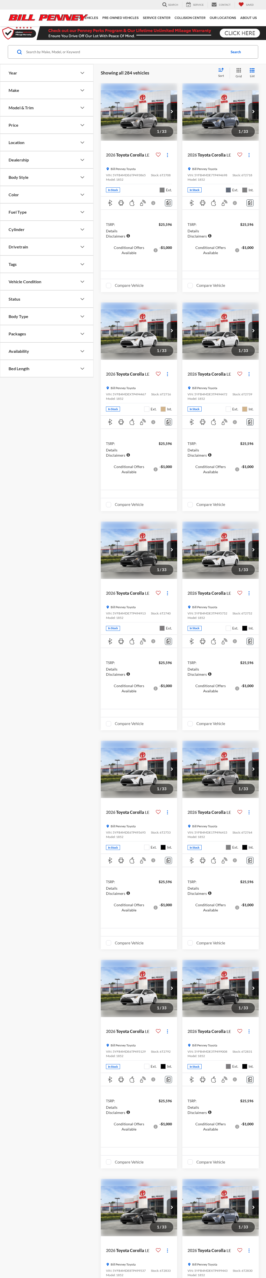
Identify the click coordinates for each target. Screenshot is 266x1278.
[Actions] (167, 154)
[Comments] (168, 202)
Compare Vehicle (129, 285)
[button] (172, 112)
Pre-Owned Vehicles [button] (120, 17)
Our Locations (223, 17)
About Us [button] (248, 17)
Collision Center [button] (190, 17)
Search (236, 52)
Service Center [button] (156, 17)
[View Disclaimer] (153, 203)
